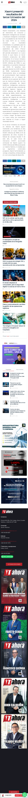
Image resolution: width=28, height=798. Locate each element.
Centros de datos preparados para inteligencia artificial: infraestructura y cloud (17, 412)
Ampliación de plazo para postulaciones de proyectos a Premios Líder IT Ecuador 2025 (17, 376)
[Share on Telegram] (19, 27)
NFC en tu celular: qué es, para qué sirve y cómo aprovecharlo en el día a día (13, 220)
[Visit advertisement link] (14, 171)
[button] (24, 794)
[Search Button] (21, 2)
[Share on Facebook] (5, 27)
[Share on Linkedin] (9, 27)
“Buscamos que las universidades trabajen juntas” (16, 384)
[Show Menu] (2, 2)
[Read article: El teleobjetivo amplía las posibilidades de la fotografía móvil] (14, 232)
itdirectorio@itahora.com (7, 551)
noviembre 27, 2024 (12, 23)
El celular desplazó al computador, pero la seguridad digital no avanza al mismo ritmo (14, 285)
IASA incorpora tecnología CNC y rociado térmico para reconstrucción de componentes (14, 263)
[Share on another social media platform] (23, 27)
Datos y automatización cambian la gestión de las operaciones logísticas (14, 306)
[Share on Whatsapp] (14, 27)
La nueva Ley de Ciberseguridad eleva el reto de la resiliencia (17, 402)
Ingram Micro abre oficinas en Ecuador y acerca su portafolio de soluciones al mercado (17, 394)
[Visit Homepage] (11, 2)
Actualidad (7, 214)
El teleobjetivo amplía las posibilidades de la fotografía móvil (12, 241)
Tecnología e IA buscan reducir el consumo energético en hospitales (14, 328)
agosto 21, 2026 (7, 224)
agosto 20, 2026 (7, 310)
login (8, 336)
